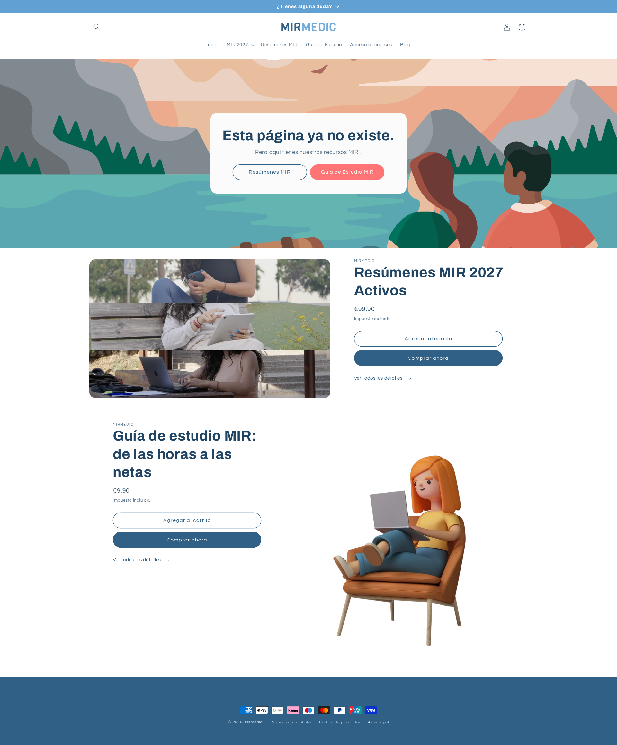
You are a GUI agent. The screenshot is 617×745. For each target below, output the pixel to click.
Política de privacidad (340, 722)
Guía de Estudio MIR (347, 172)
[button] (96, 27)
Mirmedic (254, 722)
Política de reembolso (291, 722)
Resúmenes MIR (270, 172)
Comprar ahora (428, 358)
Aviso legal (378, 722)
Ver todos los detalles (379, 378)
